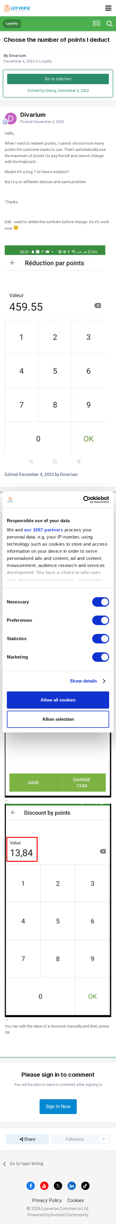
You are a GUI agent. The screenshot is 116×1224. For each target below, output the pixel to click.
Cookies (75, 1200)
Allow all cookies (58, 699)
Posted (42, 121)
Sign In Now (58, 1106)
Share (29, 1139)
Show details (83, 680)
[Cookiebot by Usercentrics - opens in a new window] (83, 500)
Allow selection (58, 719)
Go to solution (58, 78)
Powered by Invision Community (58, 1214)
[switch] (100, 620)
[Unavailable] (55, 356)
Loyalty (45, 61)
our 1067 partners (43, 529)
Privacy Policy (47, 1200)
